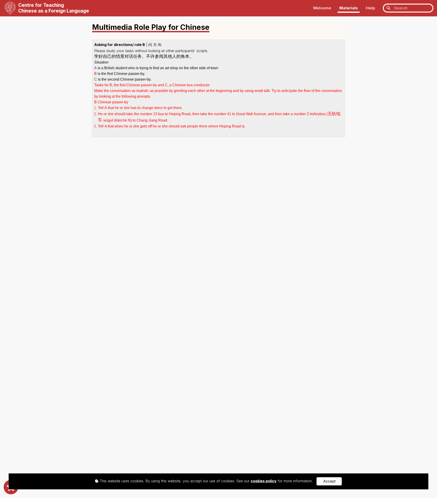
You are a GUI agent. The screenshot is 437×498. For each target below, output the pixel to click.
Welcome (322, 8)
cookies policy (264, 481)
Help (370, 8)
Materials (348, 8)
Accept (329, 481)
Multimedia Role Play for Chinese (150, 28)
